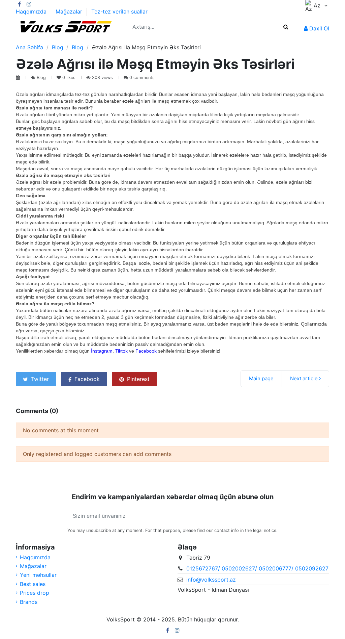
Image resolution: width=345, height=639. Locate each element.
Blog (42, 77)
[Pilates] (57, 40)
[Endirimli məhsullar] (115, 40)
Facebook (146, 351)
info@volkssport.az (211, 579)
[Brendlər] (103, 40)
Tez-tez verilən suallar (119, 11)
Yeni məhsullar (38, 574)
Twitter (39, 379)
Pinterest (137, 379)
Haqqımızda (32, 11)
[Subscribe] (269, 515)
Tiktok (121, 351)
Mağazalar (70, 11)
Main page (261, 378)
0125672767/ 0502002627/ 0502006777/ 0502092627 (257, 568)
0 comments (142, 77)
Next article (304, 378)
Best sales (32, 584)
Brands (28, 601)
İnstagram (102, 351)
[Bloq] (126, 40)
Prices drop (34, 592)
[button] (22, 40)
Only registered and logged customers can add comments (97, 454)
